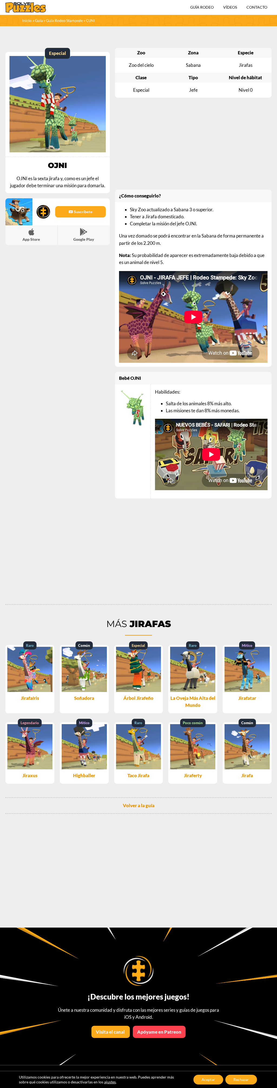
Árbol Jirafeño (138, 698)
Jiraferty (193, 775)
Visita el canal (111, 1032)
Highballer (84, 775)
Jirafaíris (30, 698)
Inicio (27, 20)
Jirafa (247, 775)
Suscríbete (83, 211)
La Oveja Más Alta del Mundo (192, 701)
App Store (31, 239)
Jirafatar (247, 698)
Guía (39, 20)
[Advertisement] (193, 144)
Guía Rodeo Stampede (64, 20)
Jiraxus (29, 775)
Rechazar (241, 1079)
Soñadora (84, 698)
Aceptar (208, 1079)
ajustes (110, 1082)
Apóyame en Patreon (159, 1032)
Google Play (83, 239)
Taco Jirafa (138, 775)
